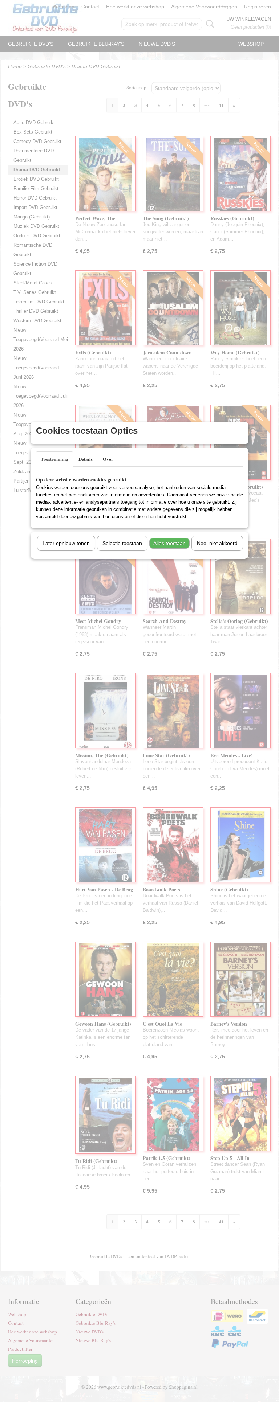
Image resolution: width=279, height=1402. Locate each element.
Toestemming (54, 458)
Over (108, 458)
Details (85, 458)
